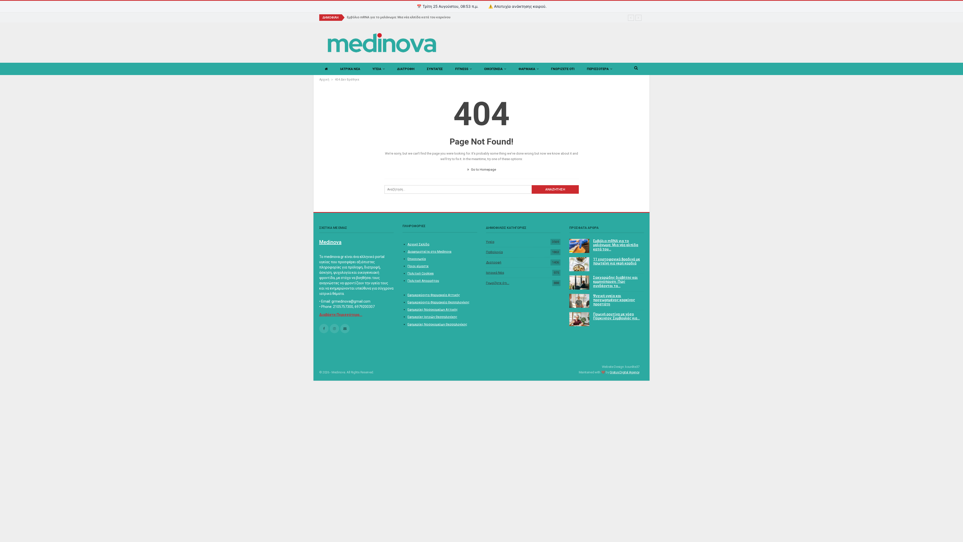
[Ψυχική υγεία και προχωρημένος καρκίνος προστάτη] (579, 301)
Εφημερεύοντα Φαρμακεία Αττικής (434, 295)
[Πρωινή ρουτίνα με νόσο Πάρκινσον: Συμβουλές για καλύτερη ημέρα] (579, 319)
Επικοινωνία (417, 259)
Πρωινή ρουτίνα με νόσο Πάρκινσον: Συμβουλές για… (616, 316)
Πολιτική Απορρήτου (423, 281)
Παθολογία (494, 252)
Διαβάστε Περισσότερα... (340, 315)
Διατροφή (493, 262)
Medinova (330, 242)
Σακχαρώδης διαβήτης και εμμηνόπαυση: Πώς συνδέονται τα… (615, 282)
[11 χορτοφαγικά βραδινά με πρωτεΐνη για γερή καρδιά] (579, 264)
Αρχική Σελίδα (418, 244)
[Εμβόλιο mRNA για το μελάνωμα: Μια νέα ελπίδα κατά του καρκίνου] (579, 246)
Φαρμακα (526, 69)
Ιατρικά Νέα (495, 273)
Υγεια (376, 69)
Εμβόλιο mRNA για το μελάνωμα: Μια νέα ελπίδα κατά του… (615, 245)
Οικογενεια (493, 69)
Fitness (461, 69)
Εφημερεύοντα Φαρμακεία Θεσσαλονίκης (438, 302)
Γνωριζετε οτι (563, 69)
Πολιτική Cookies (421, 273)
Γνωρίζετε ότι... (497, 283)
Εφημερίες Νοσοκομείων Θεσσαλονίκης (437, 324)
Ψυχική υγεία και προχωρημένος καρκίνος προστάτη (614, 300)
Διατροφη (406, 69)
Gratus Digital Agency (624, 372)
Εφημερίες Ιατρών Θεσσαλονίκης (432, 317)
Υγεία (490, 242)
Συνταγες (435, 69)
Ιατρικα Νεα (350, 69)
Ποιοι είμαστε (418, 266)
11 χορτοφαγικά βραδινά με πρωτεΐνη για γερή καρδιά (616, 261)
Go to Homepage (483, 169)
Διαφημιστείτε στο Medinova (429, 251)
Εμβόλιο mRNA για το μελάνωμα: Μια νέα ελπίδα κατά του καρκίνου (398, 17)
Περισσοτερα (598, 69)
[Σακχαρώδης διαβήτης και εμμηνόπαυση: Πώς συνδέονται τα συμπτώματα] (579, 283)
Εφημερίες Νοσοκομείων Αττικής (433, 309)
